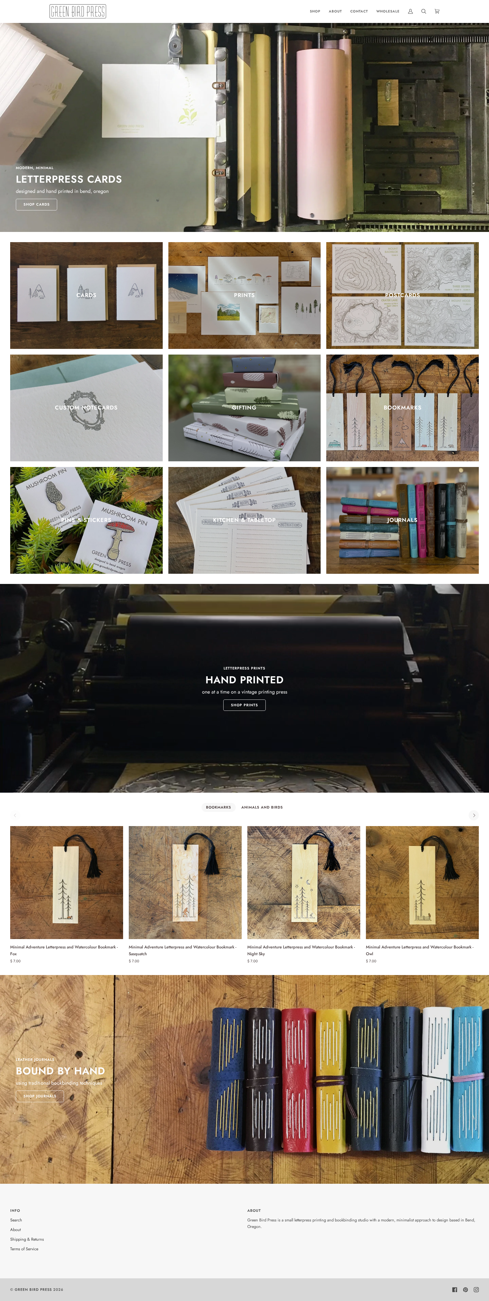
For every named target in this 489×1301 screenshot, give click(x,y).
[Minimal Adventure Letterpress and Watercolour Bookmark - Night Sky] (303, 882)
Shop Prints (244, 705)
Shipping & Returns (27, 1239)
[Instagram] (476, 1289)
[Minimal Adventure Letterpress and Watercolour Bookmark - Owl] (422, 882)
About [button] (254, 1210)
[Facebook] (454, 1289)
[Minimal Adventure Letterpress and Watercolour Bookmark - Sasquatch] (185, 882)
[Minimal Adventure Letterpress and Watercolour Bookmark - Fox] (66, 882)
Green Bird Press (33, 1289)
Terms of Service (24, 1249)
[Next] (474, 815)
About (15, 1229)
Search (16, 1220)
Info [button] (15, 1210)
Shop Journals (40, 1096)
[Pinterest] (465, 1289)
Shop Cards (36, 204)
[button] (315, 11)
